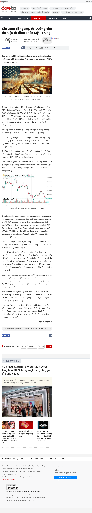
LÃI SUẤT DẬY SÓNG (39, 8)
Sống (62, 459)
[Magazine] (4, 2)
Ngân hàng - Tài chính (32, 40)
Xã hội (16, 459)
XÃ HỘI (9, 18)
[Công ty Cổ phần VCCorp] (12, 487)
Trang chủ (6, 459)
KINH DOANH (38, 18)
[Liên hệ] (23, 47)
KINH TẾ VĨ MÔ (23, 18)
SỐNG (65, 18)
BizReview (24, 8)
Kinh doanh (29, 39)
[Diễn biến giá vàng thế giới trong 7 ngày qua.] (27, 190)
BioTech (55, 12)
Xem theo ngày (12, 347)
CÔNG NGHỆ (53, 18)
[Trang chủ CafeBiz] (2, 18)
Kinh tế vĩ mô (26, 459)
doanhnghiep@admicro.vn (67, 473)
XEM (49, 347)
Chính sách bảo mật (8, 480)
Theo (27, 329)
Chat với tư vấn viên (64, 478)
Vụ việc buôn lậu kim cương (72, 12)
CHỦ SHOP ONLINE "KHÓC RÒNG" (63, 8)
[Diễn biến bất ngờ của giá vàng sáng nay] (27, 425)
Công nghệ (52, 459)
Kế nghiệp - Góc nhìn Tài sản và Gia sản (35, 12)
